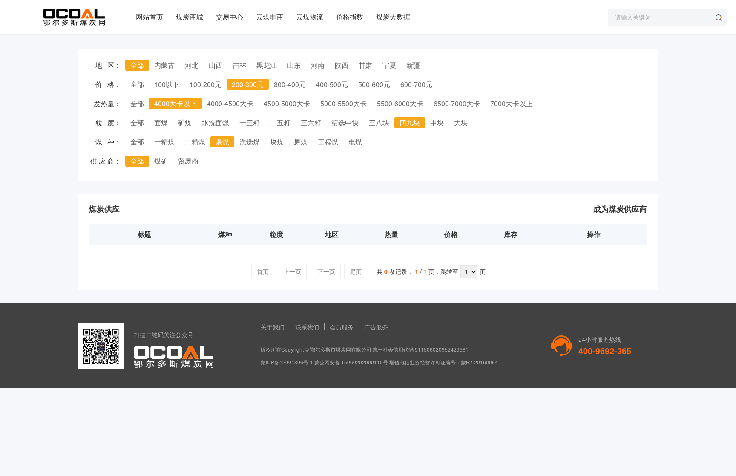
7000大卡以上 (511, 103)
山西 (215, 65)
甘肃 (365, 65)
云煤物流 (309, 17)
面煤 (161, 122)
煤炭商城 (189, 17)
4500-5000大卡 (287, 103)
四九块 (410, 122)
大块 (461, 122)
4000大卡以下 (175, 103)
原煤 (301, 142)
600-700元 (416, 84)
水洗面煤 (215, 122)
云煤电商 (269, 17)
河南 (318, 65)
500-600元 (374, 84)
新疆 (413, 65)
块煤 (277, 142)
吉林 (239, 65)
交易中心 (229, 17)
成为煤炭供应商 (620, 208)
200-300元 (248, 84)
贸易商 (188, 161)
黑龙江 (266, 65)
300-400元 (290, 84)
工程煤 (328, 142)
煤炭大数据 (393, 17)
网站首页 (149, 17)
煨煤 (222, 142)
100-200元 (205, 84)
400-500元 (332, 84)
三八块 (379, 122)
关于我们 (273, 327)
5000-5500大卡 (343, 103)
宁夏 (389, 65)
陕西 (341, 65)
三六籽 (311, 122)
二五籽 (280, 122)
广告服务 (376, 327)
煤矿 (161, 161)
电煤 (355, 142)
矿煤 (185, 122)
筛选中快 (345, 122)
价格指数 (349, 17)
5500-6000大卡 (400, 103)
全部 (137, 65)
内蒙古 (164, 65)
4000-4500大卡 (230, 103)
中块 (437, 122)
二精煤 (195, 142)
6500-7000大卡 (457, 103)
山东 (294, 65)
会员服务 (342, 327)
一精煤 (164, 142)
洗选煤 (249, 142)
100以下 (166, 84)
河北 (191, 65)
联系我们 (307, 327)
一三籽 (249, 122)
